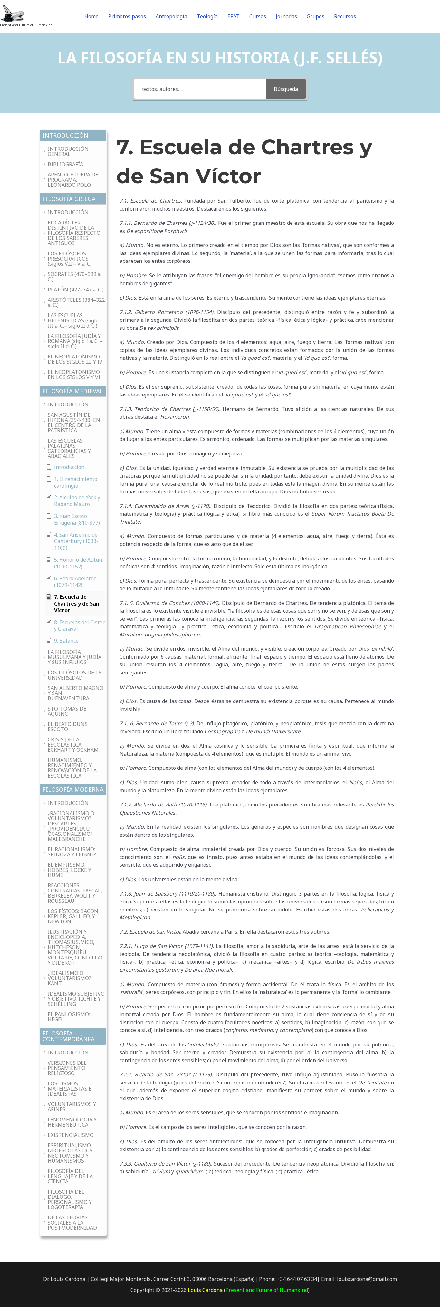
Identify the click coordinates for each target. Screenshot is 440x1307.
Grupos (315, 16)
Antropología (171, 16)
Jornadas (286, 16)
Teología (207, 16)
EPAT (233, 16)
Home (91, 16)
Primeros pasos (127, 16)
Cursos (257, 16)
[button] (73, 135)
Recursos (345, 16)
